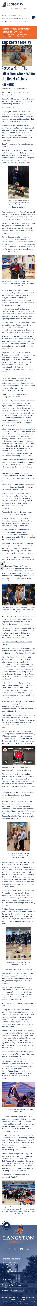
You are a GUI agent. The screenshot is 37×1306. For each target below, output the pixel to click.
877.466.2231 (21, 1299)
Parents (5, 21)
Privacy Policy (14, 1303)
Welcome (23, 88)
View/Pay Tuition (22, 21)
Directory (12, 21)
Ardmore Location (9, 1290)
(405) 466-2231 (8, 1267)
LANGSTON (14, 8)
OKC (24, 8)
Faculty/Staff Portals (21, 18)
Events (20, 15)
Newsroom (12, 15)
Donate (4, 15)
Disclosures (24, 1303)
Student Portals (7, 18)
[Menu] (33, 5)
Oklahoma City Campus (11, 1285)
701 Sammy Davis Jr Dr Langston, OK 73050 (11, 1263)
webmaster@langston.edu (11, 1301)
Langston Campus (9, 1282)
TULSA (20, 8)
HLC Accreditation (27, 1301)
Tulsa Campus (7, 1287)
